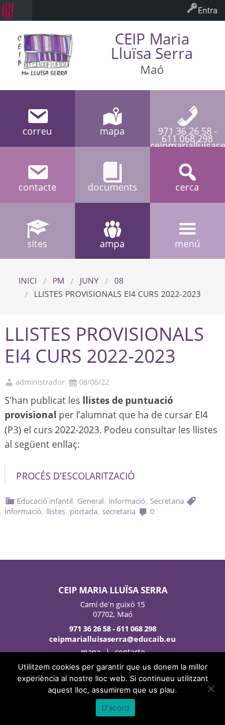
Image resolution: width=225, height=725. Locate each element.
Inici (27, 280)
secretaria (119, 511)
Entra (207, 10)
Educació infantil (45, 501)
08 (118, 280)
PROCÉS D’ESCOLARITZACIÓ (75, 476)
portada (83, 511)
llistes (55, 511)
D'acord (116, 707)
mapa (90, 651)
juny (89, 280)
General (90, 501)
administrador (40, 382)
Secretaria (167, 501)
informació (126, 501)
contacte (130, 651)
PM (58, 280)
